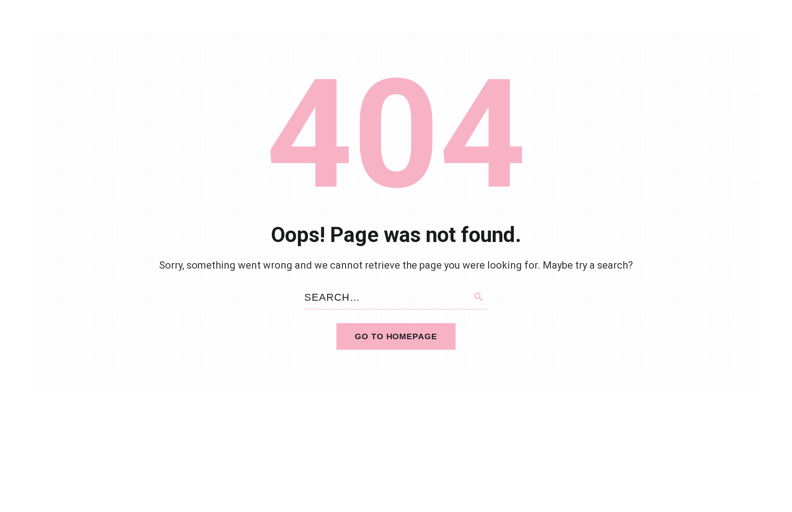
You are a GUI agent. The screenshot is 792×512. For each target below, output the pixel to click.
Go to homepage (396, 336)
